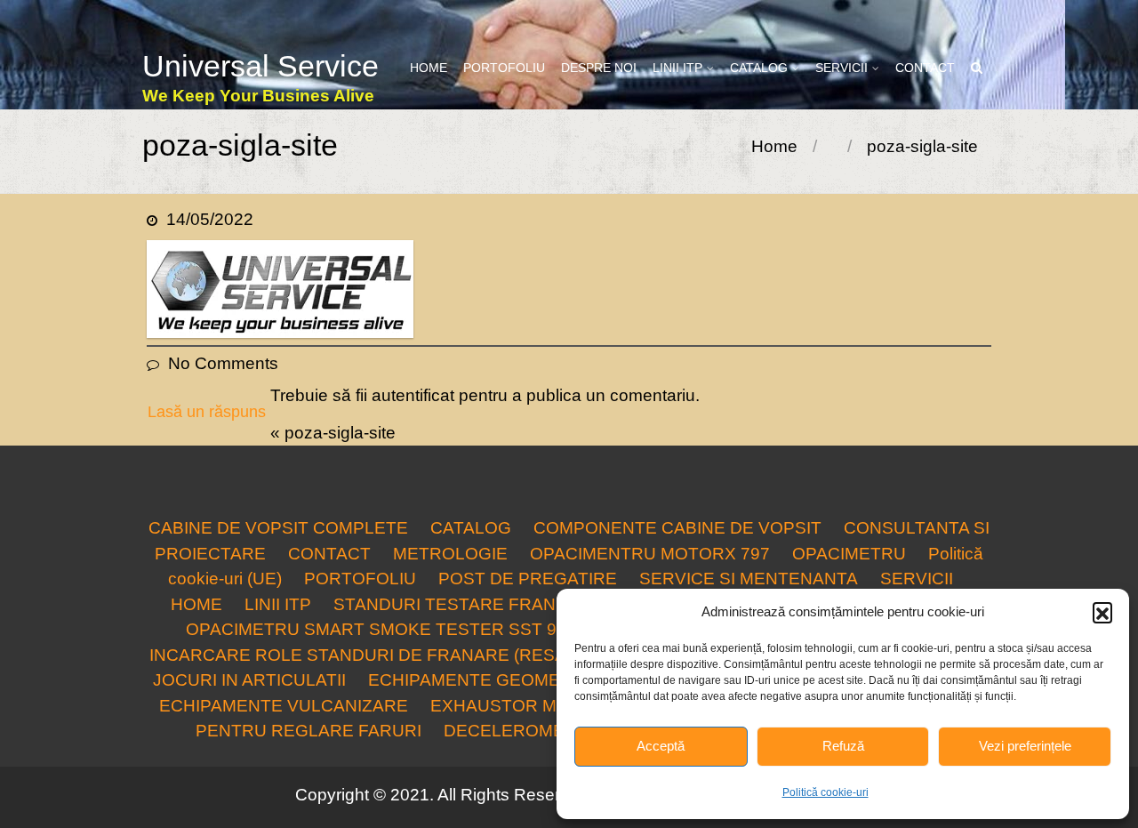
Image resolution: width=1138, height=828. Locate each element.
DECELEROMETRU (522, 730)
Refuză (843, 745)
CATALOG (759, 67)
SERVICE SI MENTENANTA (748, 578)
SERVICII (841, 67)
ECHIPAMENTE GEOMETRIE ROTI (506, 680)
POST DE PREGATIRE (527, 578)
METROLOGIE (450, 553)
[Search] (977, 68)
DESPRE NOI (599, 67)
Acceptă (661, 745)
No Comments (223, 363)
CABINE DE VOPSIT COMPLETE (278, 528)
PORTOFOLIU (504, 67)
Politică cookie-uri (825, 792)
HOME (428, 67)
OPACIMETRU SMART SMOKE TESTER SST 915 (381, 629)
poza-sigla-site (340, 432)
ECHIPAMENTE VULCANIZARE (283, 705)
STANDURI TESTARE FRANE (450, 604)
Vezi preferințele (1025, 745)
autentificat (413, 395)
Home (774, 146)
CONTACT (925, 67)
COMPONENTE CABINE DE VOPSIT (677, 528)
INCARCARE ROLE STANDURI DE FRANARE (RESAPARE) (383, 655)
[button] (1102, 612)
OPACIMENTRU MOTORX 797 (650, 553)
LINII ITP (677, 67)
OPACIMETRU (849, 553)
